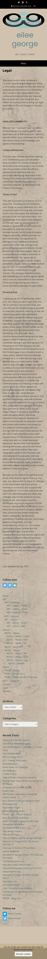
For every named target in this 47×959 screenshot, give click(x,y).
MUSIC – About (12, 650)
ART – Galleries (12, 602)
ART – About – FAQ (16, 626)
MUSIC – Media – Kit (16, 643)
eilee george (25, 39)
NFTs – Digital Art (11, 681)
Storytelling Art (10, 763)
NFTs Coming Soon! (12, 757)
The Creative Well (11, 753)
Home (5, 595)
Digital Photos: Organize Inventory (20, 777)
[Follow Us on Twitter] (19, 2)
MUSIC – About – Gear (17, 656)
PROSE (6, 667)
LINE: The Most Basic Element (17, 888)
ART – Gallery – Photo (17, 612)
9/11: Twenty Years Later (15, 760)
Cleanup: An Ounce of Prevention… (19, 848)
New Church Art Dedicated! (16, 817)
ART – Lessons (12, 616)
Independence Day (12, 871)
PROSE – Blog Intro (14, 673)
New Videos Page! (11, 807)
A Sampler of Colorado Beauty (17, 787)
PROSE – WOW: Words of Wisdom (21, 677)
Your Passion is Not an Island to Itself (21, 800)
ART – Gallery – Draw (17, 609)
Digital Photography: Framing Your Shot (22, 868)
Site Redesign (9, 770)
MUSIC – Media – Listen (18, 636)
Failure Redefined (11, 851)
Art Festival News (11, 884)
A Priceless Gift (10, 804)
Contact (6, 684)
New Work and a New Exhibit (17, 864)
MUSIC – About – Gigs (17, 660)
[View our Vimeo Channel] (23, 2)
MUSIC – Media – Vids (17, 639)
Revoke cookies (23, 954)
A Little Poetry (9, 774)
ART (5, 599)
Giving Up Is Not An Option (16, 740)
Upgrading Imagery (12, 831)
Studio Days (8, 790)
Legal (5, 687)
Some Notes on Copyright (15, 767)
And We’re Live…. (11, 881)
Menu (23, 63)
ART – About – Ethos (17, 622)
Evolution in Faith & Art (14, 827)
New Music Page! (11, 834)
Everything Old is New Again (16, 743)
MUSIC (6, 630)
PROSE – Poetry (12, 670)
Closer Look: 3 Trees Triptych (17, 814)
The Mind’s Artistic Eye (14, 861)
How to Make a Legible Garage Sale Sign (22, 838)
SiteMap (7, 691)
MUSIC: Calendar (16, 663)
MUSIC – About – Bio (17, 653)
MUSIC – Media (12, 633)
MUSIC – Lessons (13, 646)
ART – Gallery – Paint (17, 605)
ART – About (11, 619)
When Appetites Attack (14, 811)
